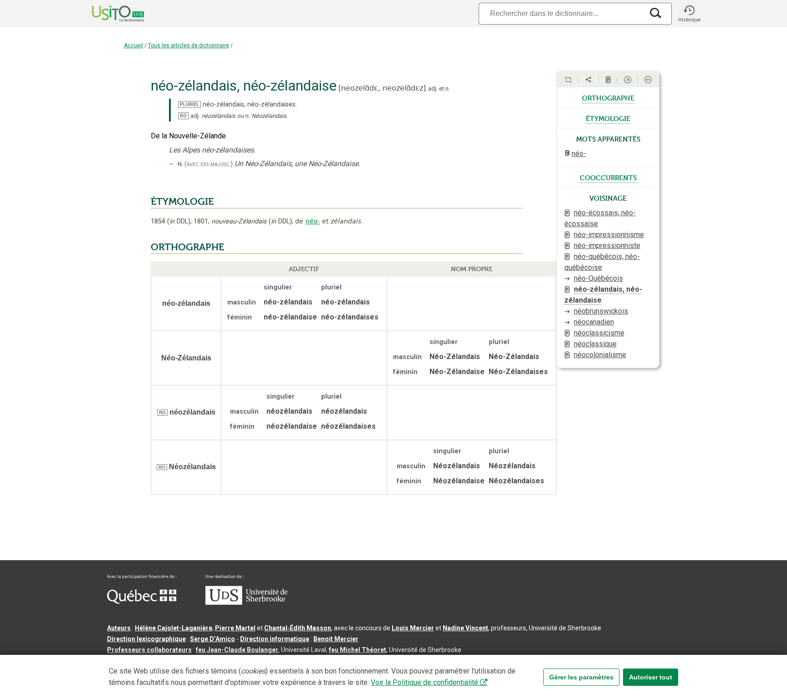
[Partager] (588, 79)
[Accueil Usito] (108, 13)
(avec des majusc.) (208, 164)
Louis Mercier (413, 628)
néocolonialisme (600, 354)
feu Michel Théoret (357, 649)
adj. (433, 88)
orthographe (608, 97)
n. (447, 88)
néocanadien (594, 322)
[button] (689, 13)
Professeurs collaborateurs (149, 649)
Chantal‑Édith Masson (297, 628)
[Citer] (568, 79)
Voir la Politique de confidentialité (424, 682)
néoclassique (595, 343)
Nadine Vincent (465, 628)
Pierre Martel (235, 628)
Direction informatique (274, 639)
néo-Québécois (598, 278)
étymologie (608, 117)
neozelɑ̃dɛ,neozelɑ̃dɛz (382, 88)
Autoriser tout (650, 677)
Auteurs (119, 628)
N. (180, 164)
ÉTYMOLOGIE (182, 201)
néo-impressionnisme (609, 234)
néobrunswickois (601, 311)
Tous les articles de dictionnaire (188, 45)
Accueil (133, 45)
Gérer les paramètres (581, 677)
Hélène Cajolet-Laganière (173, 628)
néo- (313, 221)
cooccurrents (608, 177)
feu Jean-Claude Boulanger (237, 649)
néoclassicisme (599, 333)
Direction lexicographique (146, 639)
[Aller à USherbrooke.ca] (246, 602)
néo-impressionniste (607, 245)
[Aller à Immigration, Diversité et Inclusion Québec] (141, 601)
